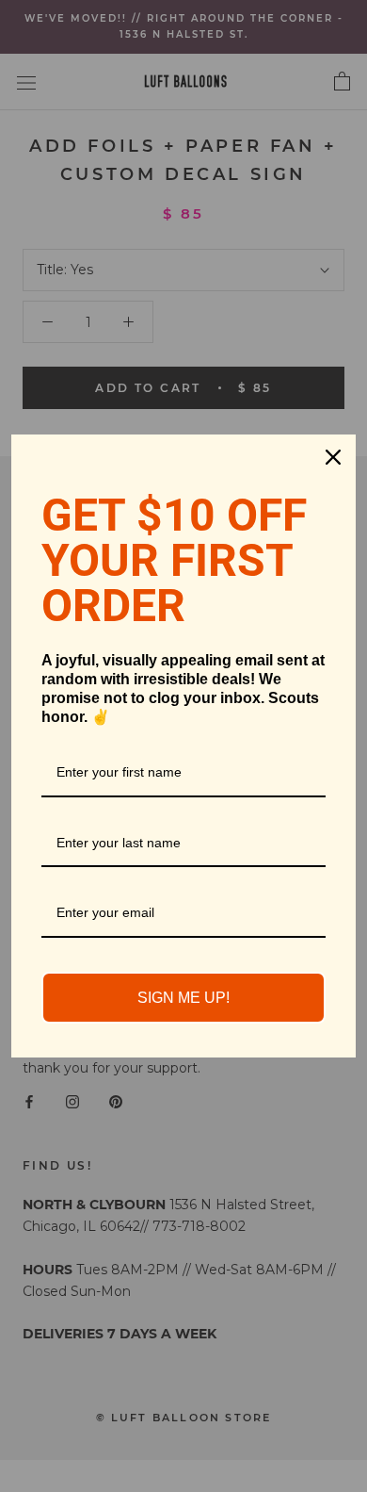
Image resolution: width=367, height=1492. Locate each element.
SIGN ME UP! (183, 998)
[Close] (333, 457)
